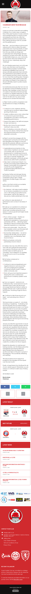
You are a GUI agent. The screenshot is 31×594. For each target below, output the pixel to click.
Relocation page (18, 579)
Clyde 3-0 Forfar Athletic (11, 472)
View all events (23, 423)
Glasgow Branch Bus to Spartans (13, 450)
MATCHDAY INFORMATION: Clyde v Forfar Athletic (15, 480)
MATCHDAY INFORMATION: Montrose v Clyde (14, 465)
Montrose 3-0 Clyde (9, 457)
